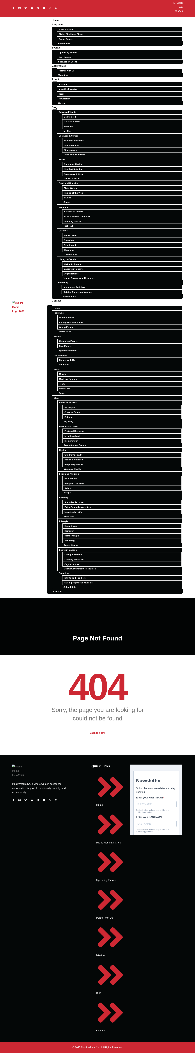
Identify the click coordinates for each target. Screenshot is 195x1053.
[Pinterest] (38, 8)
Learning (63, 207)
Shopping (69, 250)
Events (56, 47)
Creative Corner (72, 121)
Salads (67, 197)
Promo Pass (64, 43)
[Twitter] (25, 8)
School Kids (69, 296)
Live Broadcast (72, 145)
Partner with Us (66, 70)
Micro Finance (66, 29)
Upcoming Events (68, 52)
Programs (57, 24)
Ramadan (69, 240)
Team (61, 94)
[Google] (56, 8)
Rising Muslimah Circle (71, 34)
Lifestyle (63, 230)
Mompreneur (70, 150)
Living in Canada (67, 259)
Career (61, 103)
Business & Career (68, 136)
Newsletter (64, 98)
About (55, 79)
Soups (67, 202)
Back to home (98, 733)
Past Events (65, 57)
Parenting (63, 282)
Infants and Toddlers (74, 287)
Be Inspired (70, 117)
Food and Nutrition (68, 183)
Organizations (71, 273)
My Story (68, 131)
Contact (56, 300)
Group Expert (66, 39)
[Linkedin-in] (31, 8)
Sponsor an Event (67, 62)
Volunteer (63, 75)
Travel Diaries (71, 254)
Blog (54, 107)
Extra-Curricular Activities (77, 216)
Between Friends (67, 112)
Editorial (68, 126)
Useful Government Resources (79, 278)
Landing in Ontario (74, 269)
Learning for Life (72, 221)
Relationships (71, 245)
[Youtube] (44, 8)
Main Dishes (70, 188)
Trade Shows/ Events (74, 154)
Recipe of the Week (74, 193)
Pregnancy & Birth (73, 174)
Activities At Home (73, 211)
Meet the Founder (68, 89)
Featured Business (74, 140)
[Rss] (50, 8)
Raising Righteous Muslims (78, 292)
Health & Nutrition (73, 169)
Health (62, 159)
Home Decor (70, 235)
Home (55, 20)
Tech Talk (68, 226)
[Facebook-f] (13, 8)
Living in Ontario (73, 264)
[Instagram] (19, 8)
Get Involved (59, 66)
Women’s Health (72, 178)
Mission (63, 84)
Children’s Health (73, 164)
